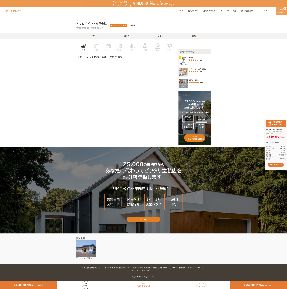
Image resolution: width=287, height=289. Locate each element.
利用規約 (182, 267)
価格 (194, 36)
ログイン (129, 267)
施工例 (126, 35)
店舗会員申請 (162, 267)
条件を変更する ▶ (276, 164)
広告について (173, 267)
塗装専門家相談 (209, 10)
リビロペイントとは (138, 270)
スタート (143, 219)
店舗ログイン (150, 270)
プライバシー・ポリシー (195, 267)
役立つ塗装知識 (247, 10)
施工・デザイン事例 (228, 10)
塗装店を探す (193, 10)
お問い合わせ (138, 267)
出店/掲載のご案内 (150, 267)
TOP (181, 10)
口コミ (160, 36)
